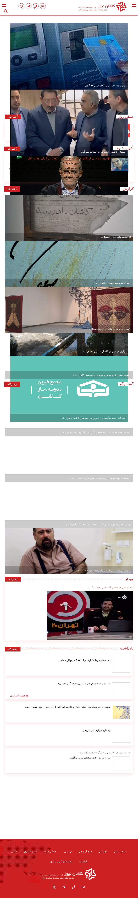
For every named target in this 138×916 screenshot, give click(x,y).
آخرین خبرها (124, 148)
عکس (14, 851)
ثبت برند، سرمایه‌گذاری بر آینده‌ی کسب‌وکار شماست (84, 660)
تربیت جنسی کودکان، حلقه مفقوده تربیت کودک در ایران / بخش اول (67, 158)
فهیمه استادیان (17, 695)
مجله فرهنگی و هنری (61, 861)
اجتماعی (102, 851)
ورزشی (68, 851)
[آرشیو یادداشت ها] (121, 666)
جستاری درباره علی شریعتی (96, 730)
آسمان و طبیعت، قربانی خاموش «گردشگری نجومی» (84, 683)
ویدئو (128, 579)
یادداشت (126, 648)
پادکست (83, 861)
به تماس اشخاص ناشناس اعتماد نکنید (110, 587)
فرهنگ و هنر (85, 851)
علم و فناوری (31, 851)
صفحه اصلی (120, 851)
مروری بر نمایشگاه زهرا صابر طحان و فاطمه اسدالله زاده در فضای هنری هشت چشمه (67, 707)
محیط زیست (51, 851)
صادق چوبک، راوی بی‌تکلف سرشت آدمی (90, 757)
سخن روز (124, 117)
